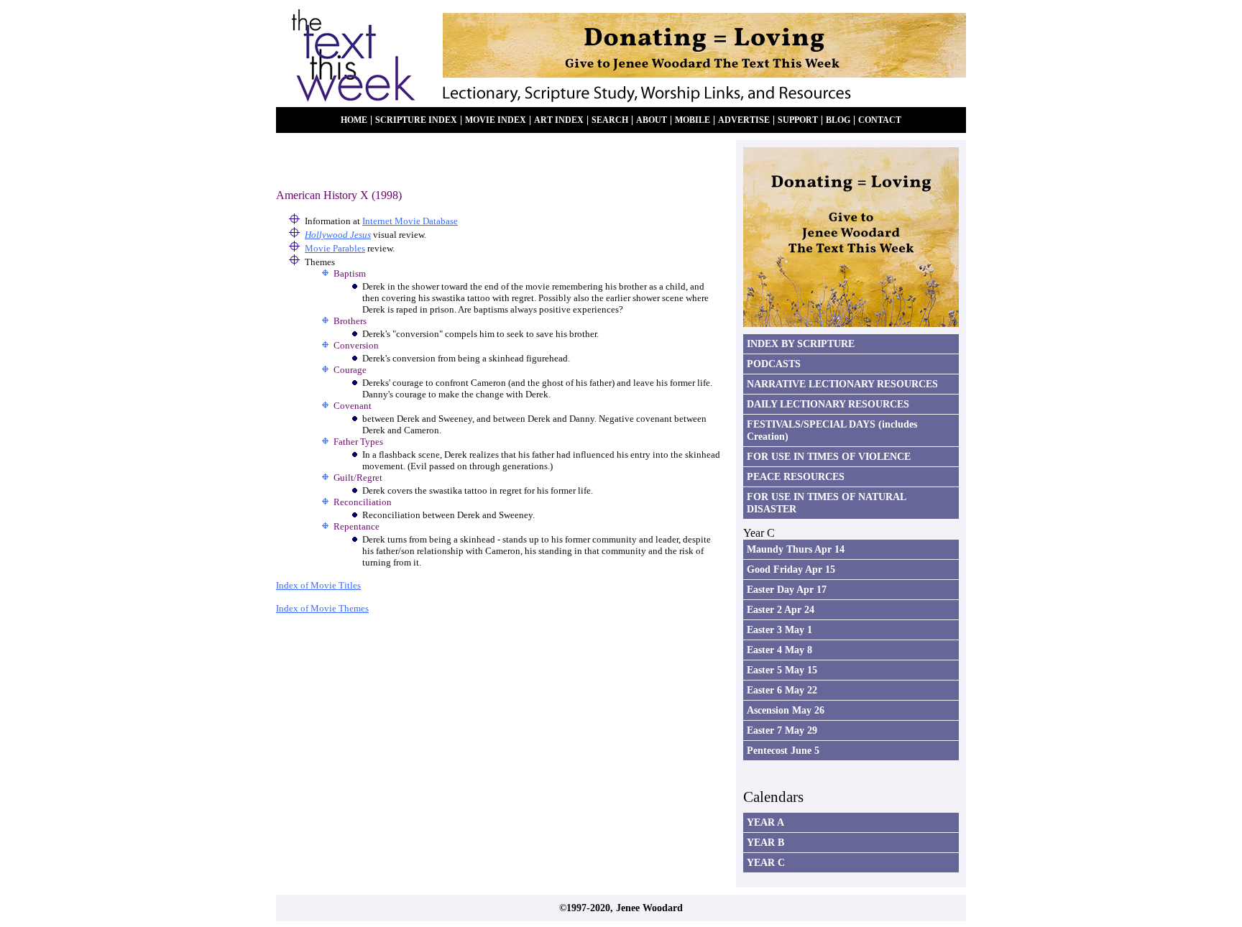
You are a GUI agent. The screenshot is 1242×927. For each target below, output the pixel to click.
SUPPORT (798, 120)
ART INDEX (559, 120)
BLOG (838, 120)
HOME (354, 120)
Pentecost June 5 (783, 750)
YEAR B (765, 842)
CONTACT (879, 120)
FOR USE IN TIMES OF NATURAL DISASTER (826, 503)
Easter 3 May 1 (779, 629)
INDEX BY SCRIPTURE (801, 343)
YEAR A (765, 822)
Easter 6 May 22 (782, 690)
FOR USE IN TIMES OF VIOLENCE (829, 456)
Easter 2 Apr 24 (780, 609)
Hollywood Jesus (338, 234)
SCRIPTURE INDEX (416, 120)
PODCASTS (774, 363)
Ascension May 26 (785, 710)
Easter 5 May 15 (782, 669)
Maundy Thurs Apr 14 (796, 549)
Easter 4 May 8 (779, 649)
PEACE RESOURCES (796, 476)
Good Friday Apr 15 (791, 569)
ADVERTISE (744, 120)
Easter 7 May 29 (782, 730)
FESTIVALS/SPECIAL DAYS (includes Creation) (832, 430)
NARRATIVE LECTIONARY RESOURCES (842, 383)
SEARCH (610, 120)
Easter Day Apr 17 (787, 589)
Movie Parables (335, 248)
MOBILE (692, 120)
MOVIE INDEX (495, 120)
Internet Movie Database (410, 221)
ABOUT (651, 120)
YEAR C (766, 862)
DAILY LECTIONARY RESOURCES (828, 404)
